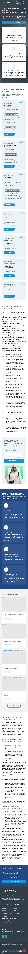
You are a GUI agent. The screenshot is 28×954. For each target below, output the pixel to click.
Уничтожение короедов (10, 124)
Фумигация (8, 262)
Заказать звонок (14, 881)
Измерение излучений (10, 193)
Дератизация (8, 214)
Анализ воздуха (9, 185)
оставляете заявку (8, 514)
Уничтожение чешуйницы (11, 114)
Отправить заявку (14, 460)
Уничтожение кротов (10, 225)
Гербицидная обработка (9, 239)
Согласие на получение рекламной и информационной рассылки (12, 945)
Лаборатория (9, 175)
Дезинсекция (8, 103)
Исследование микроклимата (12, 190)
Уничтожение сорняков (10, 248)
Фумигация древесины (10, 271)
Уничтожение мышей (10, 222)
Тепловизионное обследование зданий (14, 200)
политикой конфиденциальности (16, 457)
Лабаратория (4, 910)
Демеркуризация (10, 285)
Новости (16, 908)
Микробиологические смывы (12, 195)
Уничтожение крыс (9, 219)
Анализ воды (8, 182)
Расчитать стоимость (14, 22)
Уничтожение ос (9, 130)
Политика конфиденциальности (7, 943)
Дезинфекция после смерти (11, 162)
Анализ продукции (9, 187)
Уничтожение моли (9, 111)
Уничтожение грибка (10, 151)
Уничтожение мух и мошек (11, 117)
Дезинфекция (9, 143)
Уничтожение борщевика (11, 246)
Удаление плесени (9, 149)
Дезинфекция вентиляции (11, 157)
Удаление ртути (9, 292)
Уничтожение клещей (10, 127)
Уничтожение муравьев (10, 122)
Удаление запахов (9, 159)
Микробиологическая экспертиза (13, 198)
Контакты (16, 911)
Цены (15, 906)
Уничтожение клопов (10, 119)
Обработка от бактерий (10, 154)
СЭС (15, 910)
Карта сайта (16, 913)
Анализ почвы (17, 182)
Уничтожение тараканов (11, 109)
